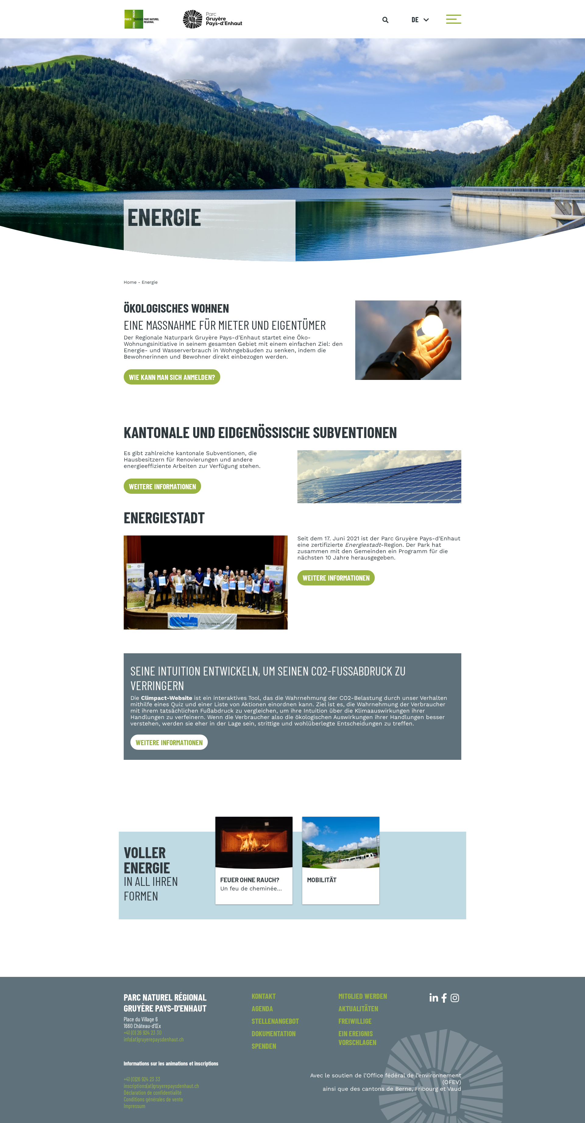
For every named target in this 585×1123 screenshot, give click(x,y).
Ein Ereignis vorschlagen (357, 1038)
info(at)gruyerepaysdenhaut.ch (154, 1039)
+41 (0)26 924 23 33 (142, 1079)
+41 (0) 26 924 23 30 (142, 1032)
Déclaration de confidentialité (153, 1092)
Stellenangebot (275, 1020)
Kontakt (264, 995)
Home (130, 282)
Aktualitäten (358, 1008)
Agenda (262, 1008)
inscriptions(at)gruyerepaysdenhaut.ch (161, 1086)
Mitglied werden (363, 995)
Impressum (134, 1106)
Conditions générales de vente (153, 1099)
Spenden (264, 1045)
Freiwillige (355, 1020)
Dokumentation (274, 1033)
